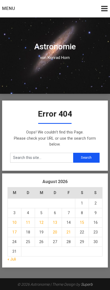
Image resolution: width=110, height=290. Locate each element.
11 (28, 222)
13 (55, 222)
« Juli (11, 259)
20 (55, 232)
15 (82, 222)
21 (68, 232)
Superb (87, 284)
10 (14, 222)
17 (14, 232)
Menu (8, 8)
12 (41, 222)
